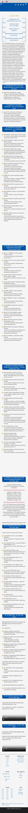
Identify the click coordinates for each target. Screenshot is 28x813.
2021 (3, 796)
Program (20, 775)
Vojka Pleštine (21, 761)
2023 (3, 792)
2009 (12, 796)
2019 (7, 789)
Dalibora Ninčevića (21, 760)
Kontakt (7, 765)
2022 (3, 794)
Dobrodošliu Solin (20, 790)
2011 (12, 792)
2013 (12, 789)
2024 (3, 791)
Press (7, 761)
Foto (7, 763)
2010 (12, 794)
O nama (7, 758)
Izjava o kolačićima (18, 803)
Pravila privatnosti (9, 803)
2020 (3, 798)
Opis (21, 773)
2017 (7, 792)
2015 (7, 796)
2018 (7, 791)
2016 (7, 794)
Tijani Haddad (21, 758)
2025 (3, 789)
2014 (7, 798)
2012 (12, 791)
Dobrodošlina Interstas (20, 793)
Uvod (7, 760)
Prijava (20, 777)
